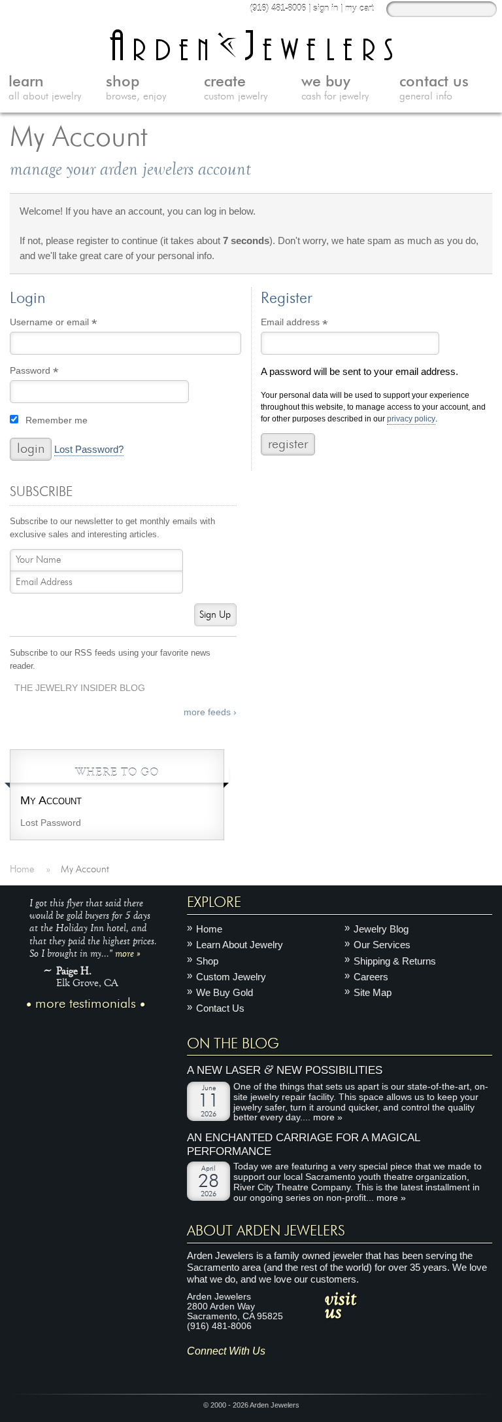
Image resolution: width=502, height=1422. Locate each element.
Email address (313, 324)
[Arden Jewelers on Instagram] (196, 1371)
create (235, 88)
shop (136, 88)
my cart (359, 8)
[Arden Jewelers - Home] (251, 45)
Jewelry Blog (381, 928)
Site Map (373, 992)
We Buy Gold (224, 992)
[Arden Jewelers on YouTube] (292, 1371)
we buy (335, 88)
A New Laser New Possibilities (284, 1070)
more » (128, 952)
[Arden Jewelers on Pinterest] (235, 1371)
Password (53, 372)
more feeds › (210, 712)
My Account (51, 800)
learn (44, 88)
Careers (371, 976)
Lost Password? (89, 449)
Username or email (72, 324)
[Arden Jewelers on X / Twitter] (253, 1371)
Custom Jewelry (231, 976)
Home (209, 928)
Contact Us (220, 1008)
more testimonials (85, 1003)
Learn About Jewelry (239, 944)
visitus (340, 1304)
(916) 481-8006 (278, 8)
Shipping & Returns (395, 960)
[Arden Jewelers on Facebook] (216, 1371)
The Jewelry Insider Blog (79, 688)
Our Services (382, 944)
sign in (325, 8)
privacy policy (411, 419)
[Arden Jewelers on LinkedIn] (273, 1371)
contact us (434, 88)
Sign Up (215, 615)
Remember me (56, 420)
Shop (207, 960)
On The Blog (233, 1044)
